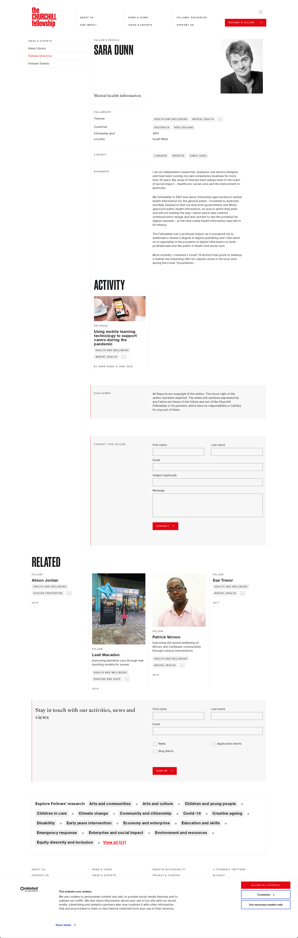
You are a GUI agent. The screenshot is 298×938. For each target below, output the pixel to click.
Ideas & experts (140, 25)
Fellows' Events (38, 63)
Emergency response (57, 833)
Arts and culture (158, 804)
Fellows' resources (192, 18)
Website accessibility (169, 869)
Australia (162, 127)
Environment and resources (181, 833)
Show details (63, 925)
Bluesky (219, 875)
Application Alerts (229, 743)
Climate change (93, 813)
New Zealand (183, 127)
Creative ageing (227, 813)
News (162, 743)
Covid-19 (192, 813)
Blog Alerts (165, 751)
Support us (185, 25)
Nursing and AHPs (107, 679)
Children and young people (210, 804)
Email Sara (198, 156)
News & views (138, 18)
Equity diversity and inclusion (65, 842)
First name (160, 445)
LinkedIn (160, 156)
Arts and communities (110, 804)
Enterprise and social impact (116, 833)
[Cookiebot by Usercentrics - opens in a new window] (29, 889)
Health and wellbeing (170, 119)
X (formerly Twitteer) (229, 869)
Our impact (88, 25)
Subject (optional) (165, 475)
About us (87, 18)
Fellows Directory (40, 56)
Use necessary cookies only (265, 904)
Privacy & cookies (166, 875)
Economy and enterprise (146, 823)
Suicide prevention (47, 593)
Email (156, 460)
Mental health (203, 119)
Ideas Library (37, 48)
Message (159, 490)
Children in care (52, 813)
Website (179, 156)
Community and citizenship (145, 813)
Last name (218, 445)
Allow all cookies (266, 885)
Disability (46, 823)
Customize (263, 894)
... (220, 119)
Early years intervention (89, 823)
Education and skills (201, 823)
